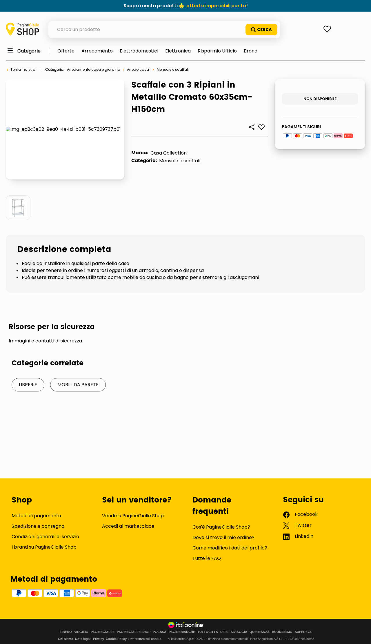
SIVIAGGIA (239, 632)
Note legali (83, 639)
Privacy (98, 639)
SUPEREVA (303, 632)
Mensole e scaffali (173, 69)
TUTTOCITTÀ (207, 632)
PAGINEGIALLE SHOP (133, 632)
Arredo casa (138, 69)
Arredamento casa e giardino (93, 69)
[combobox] (164, 29)
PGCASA (159, 632)
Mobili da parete (78, 384)
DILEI (224, 632)
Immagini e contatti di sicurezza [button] (45, 341)
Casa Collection (168, 153)
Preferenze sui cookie (144, 639)
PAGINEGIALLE (102, 632)
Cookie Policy (116, 639)
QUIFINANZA (260, 632)
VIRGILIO (81, 632)
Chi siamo (65, 639)
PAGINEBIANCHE (182, 632)
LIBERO (66, 632)
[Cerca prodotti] (261, 29)
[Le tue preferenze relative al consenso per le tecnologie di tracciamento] (360, 633)
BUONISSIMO (282, 632)
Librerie (28, 384)
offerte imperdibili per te (216, 5)
